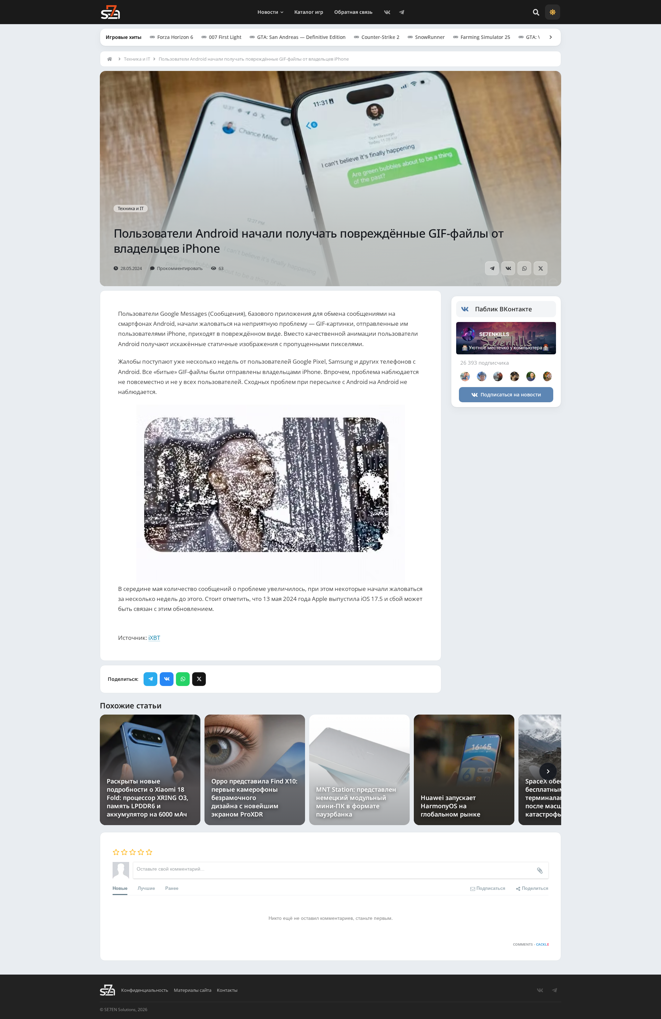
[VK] (387, 12)
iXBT (154, 638)
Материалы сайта (192, 990)
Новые (120, 888)
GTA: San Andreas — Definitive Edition (301, 37)
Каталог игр (308, 12)
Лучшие (146, 888)
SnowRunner (430, 37)
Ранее (171, 888)
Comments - (531, 944)
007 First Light (225, 37)
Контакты (227, 990)
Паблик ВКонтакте (503, 309)
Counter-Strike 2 (380, 37)
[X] (540, 268)
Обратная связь (353, 12)
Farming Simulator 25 (485, 37)
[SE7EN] (110, 12)
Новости (268, 12)
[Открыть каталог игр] (547, 37)
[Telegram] (401, 12)
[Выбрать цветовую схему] (552, 12)
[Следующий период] (548, 771)
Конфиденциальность (144, 990)
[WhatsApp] (524, 268)
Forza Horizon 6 (175, 37)
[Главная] (111, 58)
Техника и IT (137, 59)
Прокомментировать (180, 268)
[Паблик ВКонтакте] (468, 309)
